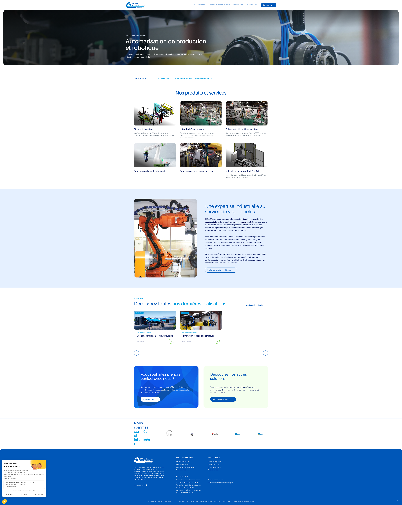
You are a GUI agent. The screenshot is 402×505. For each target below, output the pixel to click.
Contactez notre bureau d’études (219, 270)
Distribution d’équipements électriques (220, 483)
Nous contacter (148, 399)
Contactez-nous (268, 5)
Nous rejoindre (252, 5)
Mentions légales (183, 501)
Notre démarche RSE (183, 464)
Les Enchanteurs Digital (247, 501)
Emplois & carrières (214, 467)
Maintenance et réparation (216, 480)
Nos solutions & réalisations (220, 5)
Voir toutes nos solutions (221, 399)
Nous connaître (199, 5)
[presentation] (136, 353)
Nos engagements (214, 464)
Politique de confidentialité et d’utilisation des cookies (205, 501)
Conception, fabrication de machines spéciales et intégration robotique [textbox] (183, 78)
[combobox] (183, 78)
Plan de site (226, 501)
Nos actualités (238, 5)
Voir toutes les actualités (255, 305)
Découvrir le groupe (214, 461)
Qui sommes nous (182, 461)
